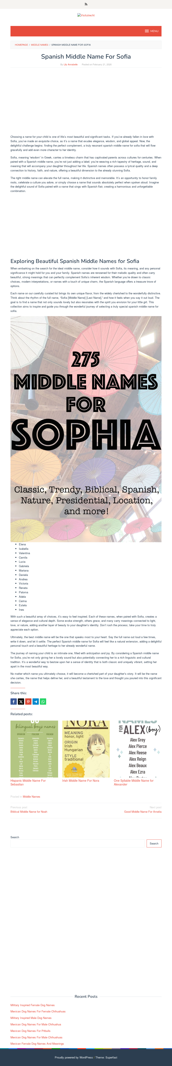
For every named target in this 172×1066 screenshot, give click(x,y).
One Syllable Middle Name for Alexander (134, 782)
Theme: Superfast (106, 1057)
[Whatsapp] (43, 701)
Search (14, 837)
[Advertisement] (86, 103)
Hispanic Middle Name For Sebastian (28, 782)
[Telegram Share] (36, 701)
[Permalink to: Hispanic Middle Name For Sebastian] (34, 749)
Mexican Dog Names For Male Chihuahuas (36, 1037)
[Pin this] (28, 701)
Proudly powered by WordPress (74, 1057)
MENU (154, 31)
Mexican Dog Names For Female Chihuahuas (38, 1011)
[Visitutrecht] (86, 15)
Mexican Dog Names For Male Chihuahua (35, 1024)
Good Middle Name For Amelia (143, 809)
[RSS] (86, 4)
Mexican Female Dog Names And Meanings (37, 1043)
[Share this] (13, 701)
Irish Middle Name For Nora (80, 780)
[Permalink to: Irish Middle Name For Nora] (86, 749)
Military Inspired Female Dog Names (32, 1005)
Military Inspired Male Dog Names (31, 1018)
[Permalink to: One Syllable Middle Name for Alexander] (138, 749)
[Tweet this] (21, 701)
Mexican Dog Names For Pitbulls (30, 1031)
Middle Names (31, 796)
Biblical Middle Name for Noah (28, 809)
